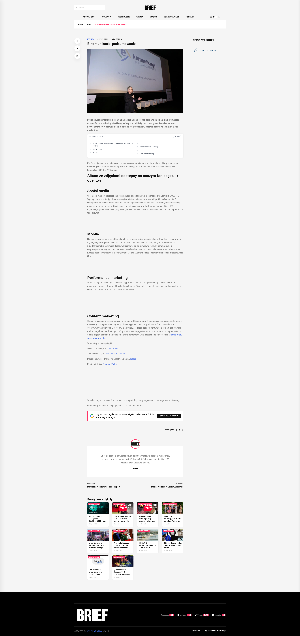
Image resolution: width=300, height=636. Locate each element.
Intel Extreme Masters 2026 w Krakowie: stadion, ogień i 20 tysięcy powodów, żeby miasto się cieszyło (123, 521)
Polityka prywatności (215, 631)
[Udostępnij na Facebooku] (77, 41)
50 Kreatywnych (171, 17)
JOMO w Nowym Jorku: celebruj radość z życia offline (173, 545)
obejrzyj (94, 180)
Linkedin (185, 615)
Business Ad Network (116, 353)
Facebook (167, 615)
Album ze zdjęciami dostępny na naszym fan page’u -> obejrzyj (113, 144)
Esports (153, 17)
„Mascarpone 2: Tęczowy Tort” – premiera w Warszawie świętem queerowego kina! (122, 574)
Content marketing (147, 154)
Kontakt (190, 17)
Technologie (124, 17)
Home (80, 24)
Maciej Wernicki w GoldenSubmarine (167, 487)
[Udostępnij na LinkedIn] (77, 56)
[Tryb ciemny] (219, 17)
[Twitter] (179, 430)
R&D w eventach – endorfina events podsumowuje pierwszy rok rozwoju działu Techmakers (97, 574)
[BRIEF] (150, 8)
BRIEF (106, 39)
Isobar (133, 359)
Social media (97, 149)
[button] (78, 16)
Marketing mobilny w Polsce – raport (103, 487)
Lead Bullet (113, 348)
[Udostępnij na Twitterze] (77, 48)
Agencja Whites (110, 364)
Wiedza (139, 17)
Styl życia (106, 17)
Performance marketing (149, 147)
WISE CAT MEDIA (95, 631)
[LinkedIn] (182, 430)
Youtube (220, 615)
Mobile (95, 152)
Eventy (90, 24)
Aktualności (89, 17)
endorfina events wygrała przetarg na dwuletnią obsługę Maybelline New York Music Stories (97, 547)
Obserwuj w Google (169, 416)
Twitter (202, 615)
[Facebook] (176, 430)
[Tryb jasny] (211, 17)
